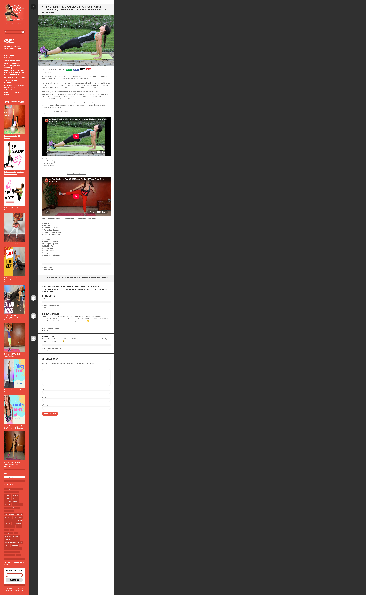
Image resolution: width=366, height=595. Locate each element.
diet (6, 520)
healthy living (8, 533)
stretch (19, 548)
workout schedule (9, 555)
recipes (20, 542)
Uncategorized (9, 552)
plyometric (16, 539)
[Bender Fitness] (14, 14)
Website (45, 405)
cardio (15, 517)
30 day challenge (17, 504)
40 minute (16, 508)
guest (12, 530)
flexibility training (9, 526)
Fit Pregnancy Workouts (14, 78)
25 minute (7, 504)
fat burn (11, 520)
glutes (6, 530)
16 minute (7, 498)
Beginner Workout (10, 514)
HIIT (16, 533)
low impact (8, 539)
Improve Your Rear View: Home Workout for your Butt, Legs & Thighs (60, 278)
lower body (16, 536)
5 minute (7, 492)
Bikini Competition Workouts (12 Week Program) (12, 66)
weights (17, 552)
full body (19, 526)
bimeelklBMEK (48, 296)
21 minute (15, 501)
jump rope (8, 536)
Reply (46, 307)
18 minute (15, 498)
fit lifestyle (19, 520)
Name (44, 389)
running (7, 545)
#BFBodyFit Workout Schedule (13, 489)
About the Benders (12, 61)
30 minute (8, 508)
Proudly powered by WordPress (14, 588)
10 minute (15, 492)
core (20, 517)
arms (6, 511)
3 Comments (48, 270)
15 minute (15, 495)
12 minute (7, 495)
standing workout (10, 548)
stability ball (15, 545)
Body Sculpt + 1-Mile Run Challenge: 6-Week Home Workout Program (14, 73)
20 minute (8, 501)
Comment (46, 368)
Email (44, 397)
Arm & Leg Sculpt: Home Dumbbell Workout (92, 277)
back (11, 511)
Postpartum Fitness (10, 542)
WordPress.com (19, 590)
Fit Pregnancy (17, 523)
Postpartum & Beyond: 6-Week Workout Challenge (14, 88)
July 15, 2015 (48, 267)
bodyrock (19, 514)
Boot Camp (8, 517)
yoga (18, 555)
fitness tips (7, 523)
